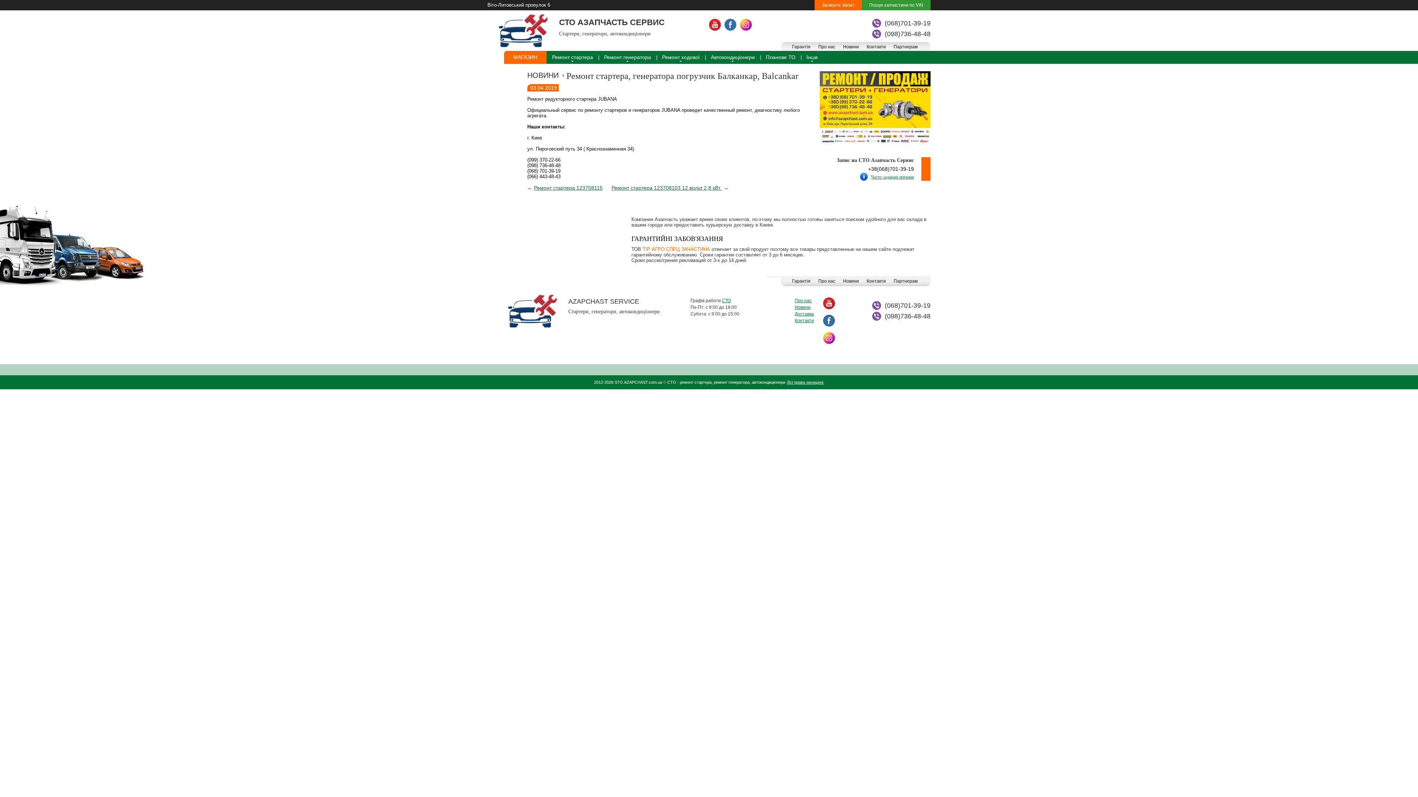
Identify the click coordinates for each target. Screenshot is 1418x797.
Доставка (804, 314)
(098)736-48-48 (908, 34)
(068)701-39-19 (908, 23)
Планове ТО (780, 57)
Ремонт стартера (572, 57)
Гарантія (801, 46)
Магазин (525, 57)
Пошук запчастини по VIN (896, 5)
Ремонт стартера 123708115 (568, 188)
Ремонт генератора (627, 57)
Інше (812, 57)
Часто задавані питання (892, 177)
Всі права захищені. (805, 382)
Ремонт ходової (681, 57)
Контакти (876, 46)
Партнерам (906, 46)
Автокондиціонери (733, 57)
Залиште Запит (838, 5)
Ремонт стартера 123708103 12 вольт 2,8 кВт (667, 188)
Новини (851, 46)
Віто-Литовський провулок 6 (518, 5)
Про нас (826, 46)
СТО (726, 300)
